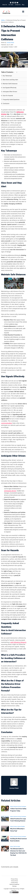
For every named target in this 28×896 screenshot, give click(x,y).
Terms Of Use (14, 881)
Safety (3, 20)
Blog (23, 4)
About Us (4, 4)
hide (15, 72)
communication (6, 423)
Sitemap (14, 886)
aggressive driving (10, 491)
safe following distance (18, 642)
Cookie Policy (14, 882)
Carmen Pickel (10, 42)
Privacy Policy (14, 879)
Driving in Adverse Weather (19, 826)
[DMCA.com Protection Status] (14, 893)
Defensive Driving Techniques (19, 806)
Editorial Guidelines (14, 884)
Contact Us (17, 4)
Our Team (11, 4)
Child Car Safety (16, 846)
